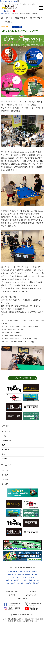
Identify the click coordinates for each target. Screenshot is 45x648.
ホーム (2, 13)
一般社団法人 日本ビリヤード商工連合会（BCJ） (22, 583)
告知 (3, 454)
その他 (4, 459)
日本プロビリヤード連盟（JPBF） (22, 577)
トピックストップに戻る (22, 378)
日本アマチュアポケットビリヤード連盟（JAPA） (22, 580)
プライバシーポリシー (33, 595)
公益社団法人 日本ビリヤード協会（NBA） (22, 571)
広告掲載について (12, 591)
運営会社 (33, 591)
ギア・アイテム (7, 440)
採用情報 (12, 595)
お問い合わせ (22, 599)
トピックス (9, 13)
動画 (3, 445)
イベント (5, 436)
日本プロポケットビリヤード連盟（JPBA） (22, 574)
